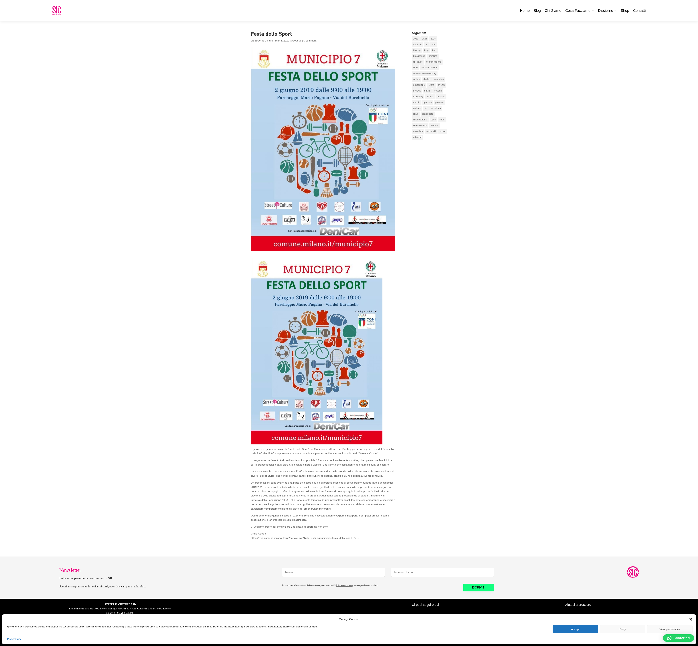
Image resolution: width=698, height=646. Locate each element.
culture (416, 79)
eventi (431, 85)
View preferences (669, 629)
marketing (418, 96)
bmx (434, 50)
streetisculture (420, 125)
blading (417, 50)
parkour (417, 108)
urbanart (417, 137)
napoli (416, 102)
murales (441, 96)
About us (296, 40)
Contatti (639, 11)
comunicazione (433, 62)
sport (433, 119)
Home (525, 11)
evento (441, 85)
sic (425, 108)
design (427, 79)
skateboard (427, 114)
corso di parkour (430, 67)
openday (427, 102)
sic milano (436, 108)
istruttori (438, 91)
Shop (625, 11)
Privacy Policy (14, 639)
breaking (433, 56)
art (427, 44)
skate (415, 114)
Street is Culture (263, 40)
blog (426, 50)
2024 (424, 38)
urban (443, 131)
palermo (439, 102)
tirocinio (434, 125)
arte (434, 44)
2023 (415, 38)
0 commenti (310, 40)
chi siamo (418, 62)
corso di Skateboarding (424, 73)
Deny (622, 629)
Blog (537, 11)
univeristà (418, 131)
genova (417, 91)
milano (430, 96)
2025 (433, 38)
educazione (419, 85)
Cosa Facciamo (577, 11)
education (439, 79)
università (431, 131)
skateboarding (420, 119)
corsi (415, 67)
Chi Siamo (553, 11)
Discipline (605, 11)
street (442, 119)
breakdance (419, 56)
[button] (691, 619)
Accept (575, 629)
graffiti (427, 91)
